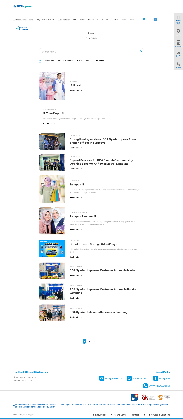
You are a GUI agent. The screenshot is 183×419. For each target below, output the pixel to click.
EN (155, 20)
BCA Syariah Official (114, 378)
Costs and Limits (118, 414)
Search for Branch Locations (157, 414)
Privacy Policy (99, 414)
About (88, 60)
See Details (74, 90)
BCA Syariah (164, 378)
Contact (135, 414)
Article (79, 60)
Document (100, 60)
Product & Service (65, 60)
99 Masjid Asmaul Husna (23, 19)
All (40, 60)
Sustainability (64, 19)
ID (151, 20)
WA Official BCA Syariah (159, 385)
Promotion (49, 60)
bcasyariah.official (141, 378)
